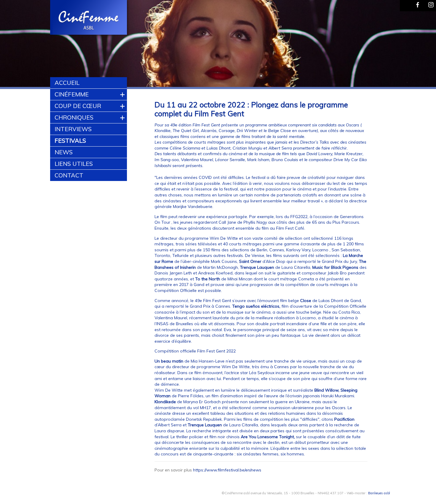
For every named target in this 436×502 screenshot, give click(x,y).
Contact (69, 175)
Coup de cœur (78, 105)
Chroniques (74, 117)
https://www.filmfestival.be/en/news (227, 470)
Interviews (73, 129)
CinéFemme (72, 94)
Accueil (67, 82)
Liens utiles (74, 163)
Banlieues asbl (379, 493)
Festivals (70, 140)
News (64, 152)
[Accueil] (89, 18)
